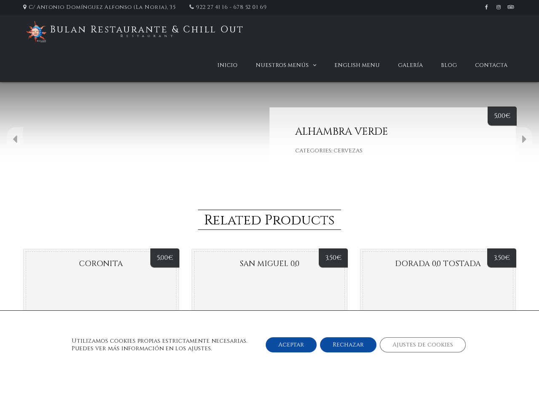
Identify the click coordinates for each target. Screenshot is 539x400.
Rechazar (348, 345)
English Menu (357, 65)
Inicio (227, 65)
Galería (410, 65)
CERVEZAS (348, 151)
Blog (449, 65)
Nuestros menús (282, 65)
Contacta (491, 65)
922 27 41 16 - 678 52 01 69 (231, 7)
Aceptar (291, 345)
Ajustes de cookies (422, 345)
